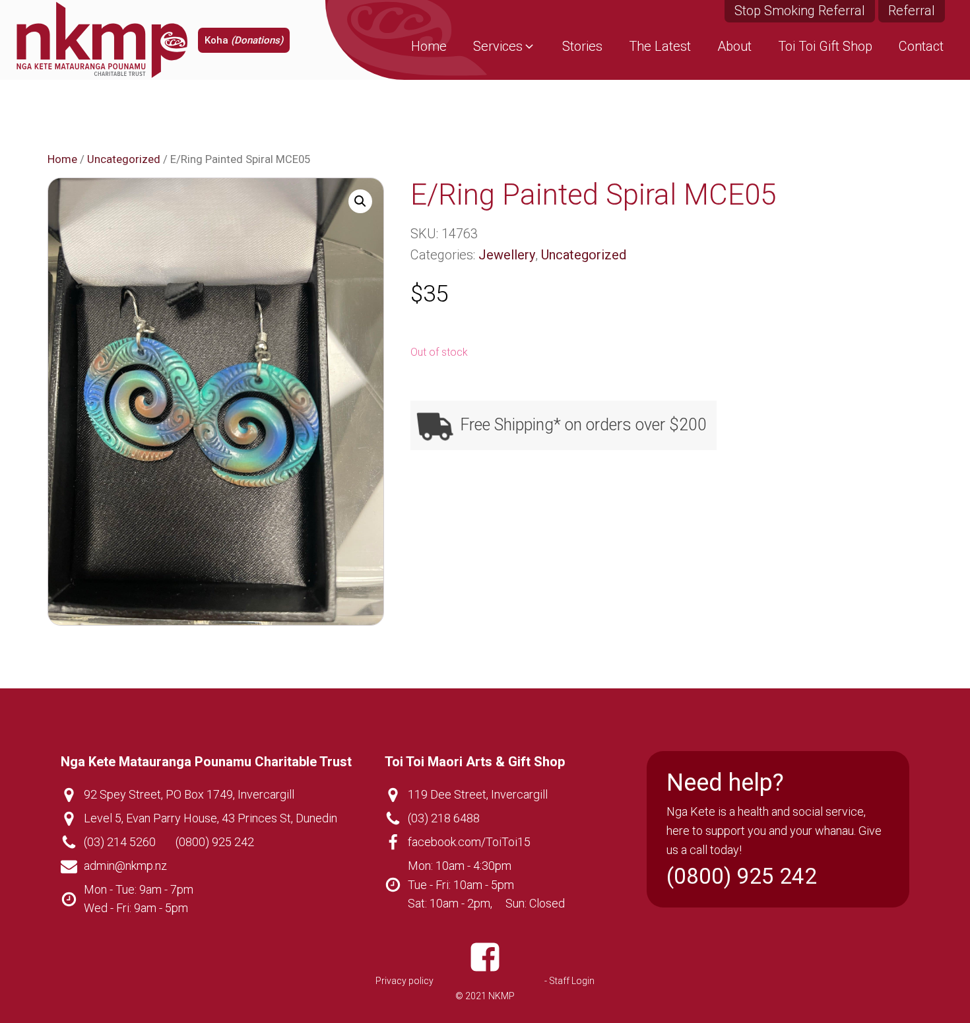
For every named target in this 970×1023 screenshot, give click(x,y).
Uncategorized (123, 159)
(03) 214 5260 (120, 842)
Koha (244, 40)
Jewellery (506, 255)
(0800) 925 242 (215, 842)
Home (62, 159)
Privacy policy (404, 980)
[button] (504, 46)
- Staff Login (569, 980)
